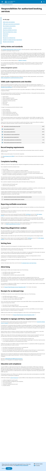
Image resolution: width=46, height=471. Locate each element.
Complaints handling (7, 28)
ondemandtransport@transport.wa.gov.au (13, 358)
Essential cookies (39, 464)
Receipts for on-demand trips (9, 37)
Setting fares (5, 33)
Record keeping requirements (9, 26)
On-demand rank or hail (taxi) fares (28, 263)
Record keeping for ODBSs (8, 156)
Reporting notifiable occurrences (10, 29)
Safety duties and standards (9, 22)
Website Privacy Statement (22, 465)
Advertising (5, 35)
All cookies (37, 465)
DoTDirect (28, 214)
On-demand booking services (7, 4)
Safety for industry (22, 60)
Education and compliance (8, 41)
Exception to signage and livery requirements (12, 39)
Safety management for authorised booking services (12, 77)
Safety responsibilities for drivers (13, 224)
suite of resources (14, 377)
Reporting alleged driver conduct (10, 31)
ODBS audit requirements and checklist (11, 24)
